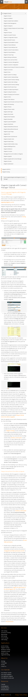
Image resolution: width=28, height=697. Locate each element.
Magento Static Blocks (8, 124)
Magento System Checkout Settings (11, 79)
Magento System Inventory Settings (11, 84)
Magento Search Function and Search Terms (13, 102)
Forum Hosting (4, 638)
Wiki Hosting (4, 636)
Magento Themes (7, 106)
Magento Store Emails (8, 114)
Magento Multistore (8, 149)
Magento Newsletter (8, 119)
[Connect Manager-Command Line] (14, 368)
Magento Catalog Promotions (10, 92)
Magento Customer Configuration (11, 64)
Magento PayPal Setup (8, 141)
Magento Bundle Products (9, 40)
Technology (4, 663)
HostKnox (7, 694)
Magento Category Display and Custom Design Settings (14, 29)
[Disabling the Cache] (14, 242)
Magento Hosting (6, 171)
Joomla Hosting (4, 646)
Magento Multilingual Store (9, 146)
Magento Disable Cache (9, 139)
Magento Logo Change (8, 131)
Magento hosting (10, 430)
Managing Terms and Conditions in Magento (13, 154)
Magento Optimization (8, 163)
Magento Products (8, 32)
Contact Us (3, 666)
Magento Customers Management (11, 62)
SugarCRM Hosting (5, 654)
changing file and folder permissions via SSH (14, 550)
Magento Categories (8, 25)
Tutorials (3, 684)
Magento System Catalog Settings (11, 77)
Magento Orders (7, 97)
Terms (20, 694)
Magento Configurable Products (11, 37)
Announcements (5, 689)
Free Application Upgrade (7, 676)
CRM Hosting (4, 639)
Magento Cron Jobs (8, 151)
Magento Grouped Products (10, 35)
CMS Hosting (4, 631)
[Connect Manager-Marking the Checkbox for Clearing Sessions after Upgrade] (14, 307)
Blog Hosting (4, 634)
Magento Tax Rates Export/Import (11, 89)
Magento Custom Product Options (11, 50)
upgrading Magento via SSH (7, 202)
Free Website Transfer (6, 672)
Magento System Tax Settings (10, 74)
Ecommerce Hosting (6, 632)
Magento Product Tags (8, 54)
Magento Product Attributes (10, 45)
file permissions (9, 621)
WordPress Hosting (5, 649)
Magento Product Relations (10, 52)
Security (3, 664)
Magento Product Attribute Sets (10, 47)
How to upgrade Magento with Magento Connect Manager (14, 178)
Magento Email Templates (9, 116)
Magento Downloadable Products (11, 42)
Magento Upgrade (8, 156)
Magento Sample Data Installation (11, 21)
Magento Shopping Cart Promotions (11, 94)
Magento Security (7, 161)
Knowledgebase (4, 686)
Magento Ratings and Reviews (10, 57)
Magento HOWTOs (6, 169)
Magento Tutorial (7, 13)
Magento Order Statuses (9, 99)
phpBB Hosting (4, 653)
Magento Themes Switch (9, 109)
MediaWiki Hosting (5, 651)
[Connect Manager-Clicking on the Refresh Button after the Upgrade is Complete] (14, 385)
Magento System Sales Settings (10, 82)
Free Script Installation (6, 674)
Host (8, 2)
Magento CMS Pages (8, 111)
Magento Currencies (8, 69)
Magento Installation (8, 18)
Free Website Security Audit (7, 678)
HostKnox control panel (16, 437)
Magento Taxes (7, 72)
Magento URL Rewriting (9, 104)
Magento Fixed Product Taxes (10, 87)
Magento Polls (7, 134)
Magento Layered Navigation (10, 121)
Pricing (16, 694)
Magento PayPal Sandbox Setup (11, 144)
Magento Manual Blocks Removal (11, 129)
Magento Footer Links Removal (10, 136)
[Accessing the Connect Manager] (14, 271)
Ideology (3, 661)
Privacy (25, 694)
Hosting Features (5, 688)
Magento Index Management (10, 23)
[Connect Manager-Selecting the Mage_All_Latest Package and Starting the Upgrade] (14, 331)
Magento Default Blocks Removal (11, 126)
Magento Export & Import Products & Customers (14, 67)
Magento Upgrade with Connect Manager (12, 158)
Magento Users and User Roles (10, 59)
